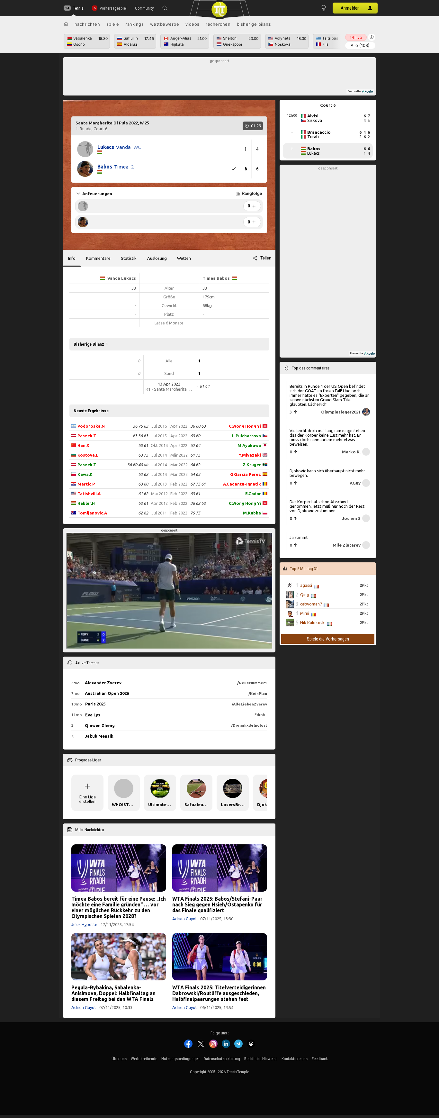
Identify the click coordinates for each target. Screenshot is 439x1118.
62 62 (143, 474)
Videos (192, 24)
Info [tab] (72, 258)
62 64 (195, 445)
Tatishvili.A (89, 493)
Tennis (78, 8)
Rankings (134, 24)
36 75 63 (140, 426)
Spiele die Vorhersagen (328, 638)
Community (144, 8)
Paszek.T (86, 435)
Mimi (304, 613)
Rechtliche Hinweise (260, 1058)
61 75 (195, 455)
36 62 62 (198, 503)
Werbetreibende (144, 1058)
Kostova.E (87, 455)
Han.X (83, 445)
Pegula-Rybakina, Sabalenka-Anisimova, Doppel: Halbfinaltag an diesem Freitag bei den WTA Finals (113, 993)
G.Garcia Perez (245, 474)
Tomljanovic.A (92, 513)
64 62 (195, 464)
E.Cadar (253, 493)
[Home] (66, 24)
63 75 (143, 455)
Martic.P (86, 484)
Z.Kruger (252, 464)
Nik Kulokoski (313, 622)
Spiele (112, 24)
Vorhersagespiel (113, 8)
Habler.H (86, 503)
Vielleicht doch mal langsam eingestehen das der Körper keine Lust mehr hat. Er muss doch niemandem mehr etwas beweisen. (327, 437)
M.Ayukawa (249, 445)
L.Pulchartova (246, 435)
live (356, 37)
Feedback (320, 1058)
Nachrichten (87, 24)
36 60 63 (198, 426)
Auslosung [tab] (157, 258)
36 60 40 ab (137, 464)
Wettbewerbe (164, 24)
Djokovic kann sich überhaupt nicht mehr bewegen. (327, 472)
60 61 (143, 445)
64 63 (195, 474)
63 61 (195, 493)
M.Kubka (252, 513)
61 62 (143, 493)
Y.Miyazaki (250, 455)
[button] (165, 8)
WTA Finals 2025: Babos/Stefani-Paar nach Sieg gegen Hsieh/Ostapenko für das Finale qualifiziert (217, 904)
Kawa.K (85, 474)
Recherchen (218, 24)
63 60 (143, 484)
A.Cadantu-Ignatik (242, 484)
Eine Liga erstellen (87, 799)
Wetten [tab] (184, 258)
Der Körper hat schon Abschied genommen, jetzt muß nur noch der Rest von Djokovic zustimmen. (327, 506)
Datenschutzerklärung (222, 1058)
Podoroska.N (91, 426)
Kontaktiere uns (295, 1058)
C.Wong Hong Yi (245, 426)
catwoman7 (311, 604)
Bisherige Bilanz (254, 24)
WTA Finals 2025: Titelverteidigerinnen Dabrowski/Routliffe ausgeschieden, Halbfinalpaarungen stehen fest (219, 993)
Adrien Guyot (184, 918)
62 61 (143, 503)
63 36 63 (140, 435)
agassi (306, 585)
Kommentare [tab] (98, 258)
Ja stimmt (299, 537)
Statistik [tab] (129, 258)
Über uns (119, 1058)
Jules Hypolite (84, 924)
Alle (360, 45)
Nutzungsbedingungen (180, 1058)
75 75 (195, 513)
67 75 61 (198, 484)
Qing (304, 594)
